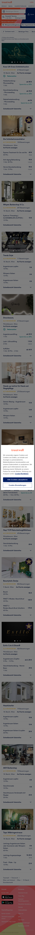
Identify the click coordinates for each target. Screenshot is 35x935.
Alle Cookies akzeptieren (17, 479)
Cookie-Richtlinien (21, 474)
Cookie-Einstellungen (17, 485)
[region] (17, 467)
